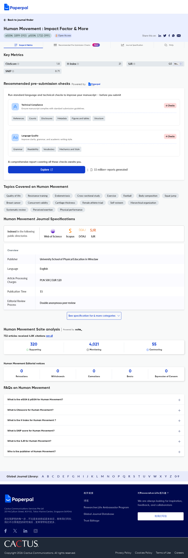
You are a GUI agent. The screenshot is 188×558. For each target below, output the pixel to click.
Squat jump (170, 195)
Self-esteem (116, 202)
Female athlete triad (92, 202)
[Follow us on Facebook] (5, 530)
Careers (179, 553)
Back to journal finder (20, 20)
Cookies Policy (143, 553)
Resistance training (38, 195)
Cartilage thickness (65, 202)
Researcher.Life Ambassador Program (106, 507)
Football (127, 195)
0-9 (177, 476)
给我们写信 (161, 516)
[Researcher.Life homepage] (39, 498)
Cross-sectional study (88, 195)
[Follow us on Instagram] (35, 530)
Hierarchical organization (143, 202)
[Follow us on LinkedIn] (25, 530)
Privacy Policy (123, 553)
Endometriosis (62, 195)
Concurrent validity (38, 202)
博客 (86, 501)
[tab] (94, 399)
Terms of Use (163, 553)
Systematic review (16, 209)
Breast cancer (13, 202)
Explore (45, 169)
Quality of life (13, 195)
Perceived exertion (43, 209)
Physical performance (71, 209)
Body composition (148, 195)
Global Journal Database (99, 514)
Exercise (111, 195)
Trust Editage (91, 520)
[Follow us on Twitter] (15, 530)
